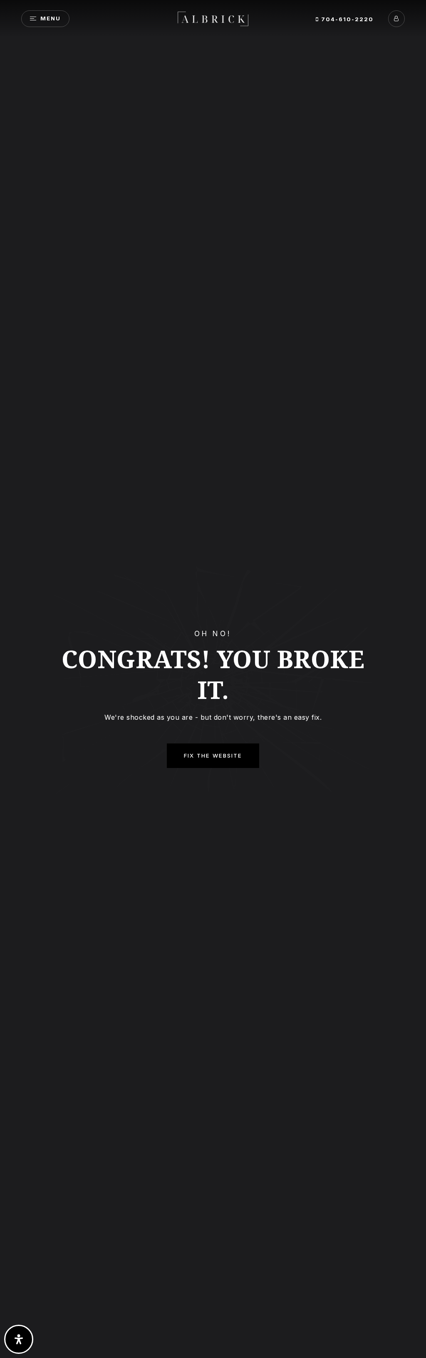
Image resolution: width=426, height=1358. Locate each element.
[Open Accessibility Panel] (18, 1339)
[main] (213, 679)
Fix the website (213, 755)
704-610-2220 (346, 19)
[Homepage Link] (213, 18)
